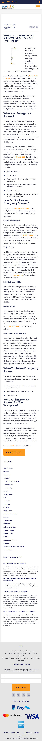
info (4, 497)
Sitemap (6, 732)
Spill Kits (6, 536)
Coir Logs (6, 471)
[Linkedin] (37, 27)
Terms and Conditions (12, 653)
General (5, 491)
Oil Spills (6, 507)
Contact (22, 651)
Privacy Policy (30, 651)
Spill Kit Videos (21, 660)
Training (31, 658)
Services (25, 658)
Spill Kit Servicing (8, 530)
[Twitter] (33, 27)
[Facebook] (30, 27)
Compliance (7, 475)
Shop (38, 2)
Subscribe (21, 688)
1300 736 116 (11, 2)
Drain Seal (6, 478)
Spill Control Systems (9, 527)
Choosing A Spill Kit (15, 658)
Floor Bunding (7, 488)
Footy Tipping (21, 736)
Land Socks (6, 504)
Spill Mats (6, 543)
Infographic (6, 501)
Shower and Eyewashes (10, 514)
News (16, 651)
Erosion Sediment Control (11, 481)
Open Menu (38, 6)
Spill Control (7, 523)
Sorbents (6, 517)
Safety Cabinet (7, 510)
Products (5, 658)
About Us (10, 651)
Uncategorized (7, 549)
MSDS (38, 658)
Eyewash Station (8, 484)
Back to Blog (15, 452)
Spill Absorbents (8, 520)
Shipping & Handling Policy (28, 653)
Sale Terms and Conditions (30, 732)
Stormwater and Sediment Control (13, 546)
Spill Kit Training (8, 533)
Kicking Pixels (32, 738)
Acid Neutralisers (8, 468)
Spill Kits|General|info (9, 540)
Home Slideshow (8, 494)
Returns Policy (21, 656)
